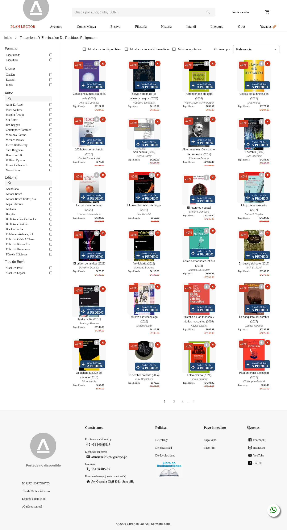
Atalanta (11, 209)
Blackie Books (14, 229)
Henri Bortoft (14, 155)
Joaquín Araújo (15, 114)
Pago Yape (210, 440)
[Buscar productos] (208, 12)
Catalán (10, 74)
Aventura (56, 26)
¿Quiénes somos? (32, 506)
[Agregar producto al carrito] (103, 63)
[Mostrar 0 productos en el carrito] (267, 12)
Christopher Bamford (18, 130)
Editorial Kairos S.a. (18, 244)
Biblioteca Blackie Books (21, 219)
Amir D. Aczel (14, 104)
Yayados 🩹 (268, 26)
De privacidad (163, 447)
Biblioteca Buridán (17, 224)
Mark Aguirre (14, 109)
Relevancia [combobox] (243, 49)
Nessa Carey (13, 170)
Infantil (191, 26)
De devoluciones (165, 455)
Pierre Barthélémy (17, 145)
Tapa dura (12, 60)
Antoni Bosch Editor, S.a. (21, 199)
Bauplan (11, 214)
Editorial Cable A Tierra (20, 239)
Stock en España (15, 273)
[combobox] (137, 12)
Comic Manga (86, 26)
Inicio (8, 37)
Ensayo (115, 26)
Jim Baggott (13, 124)
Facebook (259, 440)
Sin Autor (11, 119)
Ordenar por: (223, 49)
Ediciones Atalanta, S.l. (20, 234)
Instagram (259, 447)
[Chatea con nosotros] (273, 510)
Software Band (161, 523)
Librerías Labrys (138, 523)
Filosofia (141, 26)
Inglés (9, 84)
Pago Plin (209, 447)
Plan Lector (23, 26)
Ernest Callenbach (16, 165)
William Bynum (15, 160)
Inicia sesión (240, 12)
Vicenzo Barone (15, 140)
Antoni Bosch (14, 194)
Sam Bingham (14, 150)
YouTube (258, 455)
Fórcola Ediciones (16, 254)
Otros (241, 26)
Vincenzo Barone (16, 135)
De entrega (161, 440)
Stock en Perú (14, 268)
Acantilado (12, 189)
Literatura (217, 26)
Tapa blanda (13, 55)
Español (10, 79)
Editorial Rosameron (18, 249)
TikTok (257, 463)
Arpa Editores (14, 204)
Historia (166, 26)
